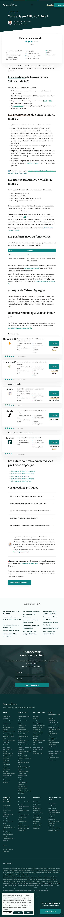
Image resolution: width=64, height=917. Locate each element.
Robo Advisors (22, 782)
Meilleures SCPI (22, 756)
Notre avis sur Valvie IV (50, 628)
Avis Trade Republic (39, 725)
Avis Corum (36, 828)
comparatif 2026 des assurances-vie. (20, 328)
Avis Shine (51, 817)
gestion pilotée (18, 106)
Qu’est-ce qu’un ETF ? (9, 732)
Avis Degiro (36, 721)
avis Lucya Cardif (21, 379)
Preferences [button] (6, 909)
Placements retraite (9, 773)
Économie (6, 851)
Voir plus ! (55, 343)
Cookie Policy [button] (25, 906)
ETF (25, 217)
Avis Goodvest (52, 738)
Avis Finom (51, 823)
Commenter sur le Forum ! (19, 582)
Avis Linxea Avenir (53, 725)
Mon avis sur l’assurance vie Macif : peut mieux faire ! (12, 619)
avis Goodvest (21, 454)
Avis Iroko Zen (37, 826)
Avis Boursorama (53, 810)
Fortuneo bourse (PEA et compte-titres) (38, 749)
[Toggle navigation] (31, 5)
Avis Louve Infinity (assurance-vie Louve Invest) (54, 729)
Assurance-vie (13, 12)
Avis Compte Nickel (54, 812)
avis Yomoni (20, 405)
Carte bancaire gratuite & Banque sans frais (8, 834)
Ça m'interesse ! (50, 911)
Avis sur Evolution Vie (54, 751)
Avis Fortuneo (52, 804)
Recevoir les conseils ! (31, 685)
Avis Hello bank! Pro (54, 828)
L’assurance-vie (7, 723)
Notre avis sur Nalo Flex (11, 631)
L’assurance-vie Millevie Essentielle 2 (23, 471)
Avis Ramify (51, 740)
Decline (18, 912)
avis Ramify (20, 428)
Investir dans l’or (8, 753)
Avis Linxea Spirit (53, 722)
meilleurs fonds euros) (31, 268)
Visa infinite (6, 825)
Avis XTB (35, 718)
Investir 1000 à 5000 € (24, 815)
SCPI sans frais (37, 824)
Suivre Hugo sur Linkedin (21, 552)
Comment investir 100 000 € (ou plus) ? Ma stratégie (24, 828)
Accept (28, 912)
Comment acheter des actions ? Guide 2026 (8, 736)
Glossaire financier (8, 849)
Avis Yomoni (51, 720)
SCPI (45, 101)
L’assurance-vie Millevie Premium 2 (22, 474)
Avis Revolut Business (54, 821)
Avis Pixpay (51, 815)
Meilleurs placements (24, 745)
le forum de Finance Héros (29, 564)
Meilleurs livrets (23, 775)
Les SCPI (35, 806)
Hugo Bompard (22, 24)
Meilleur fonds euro (23, 732)
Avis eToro (36, 716)
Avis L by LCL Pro (53, 830)
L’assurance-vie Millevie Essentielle (22, 479)
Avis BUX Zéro (37, 729)
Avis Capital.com (38, 723)
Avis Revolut (52, 808)
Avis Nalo (51, 718)
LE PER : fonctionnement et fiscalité (8, 727)
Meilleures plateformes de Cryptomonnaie (22, 786)
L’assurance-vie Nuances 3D (20, 476)
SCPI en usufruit (37, 817)
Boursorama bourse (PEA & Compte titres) (39, 743)
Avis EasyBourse (38, 753)
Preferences (8, 912)
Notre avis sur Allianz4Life (31, 611)
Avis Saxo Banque (38, 732)
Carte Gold (6, 819)
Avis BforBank (52, 806)
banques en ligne (32, 163)
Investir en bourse (8, 721)
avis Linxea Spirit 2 (22, 356)
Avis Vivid (51, 825)
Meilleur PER (22, 734)
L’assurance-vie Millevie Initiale (21, 481)
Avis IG (35, 738)
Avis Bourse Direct (38, 727)
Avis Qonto (51, 819)
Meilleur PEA (22, 725)
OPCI (50, 101)
